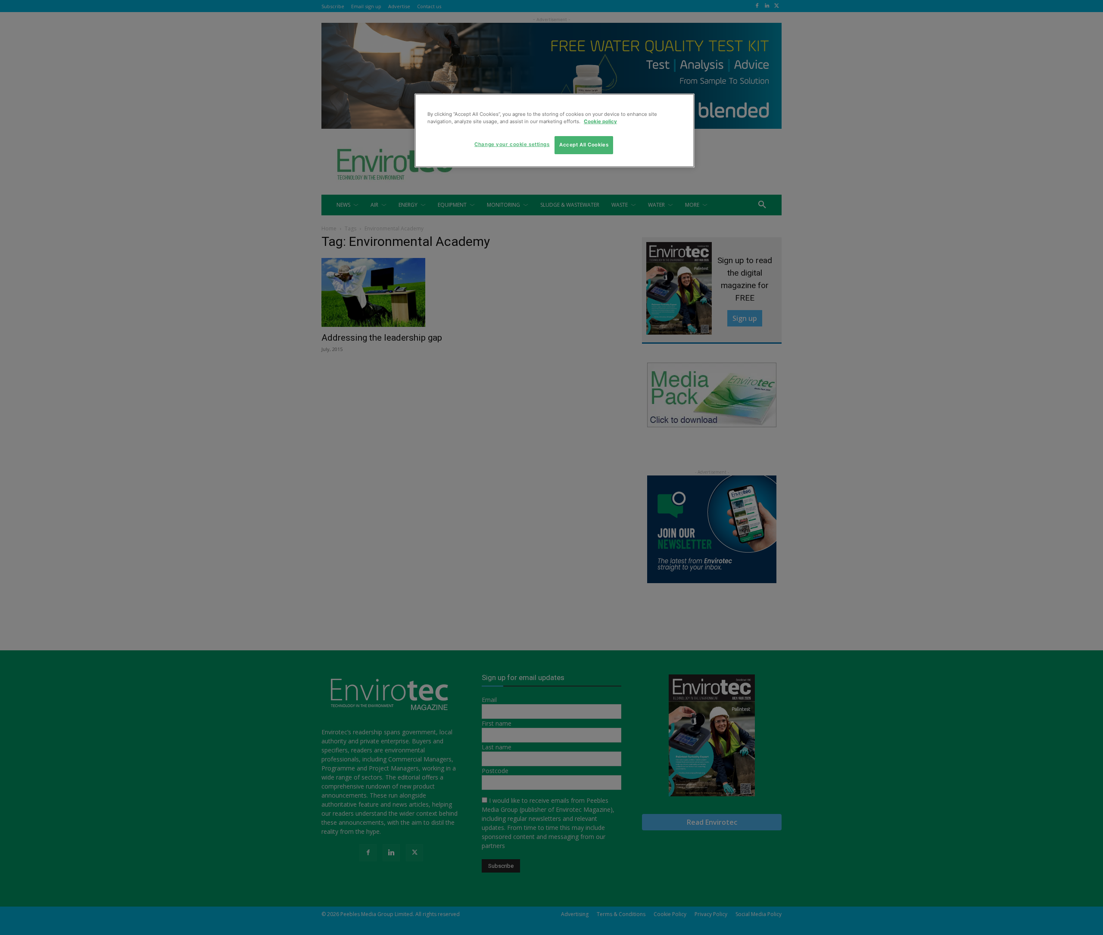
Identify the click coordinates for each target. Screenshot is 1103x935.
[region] (554, 130)
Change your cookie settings (511, 144)
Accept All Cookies (583, 145)
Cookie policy (600, 121)
